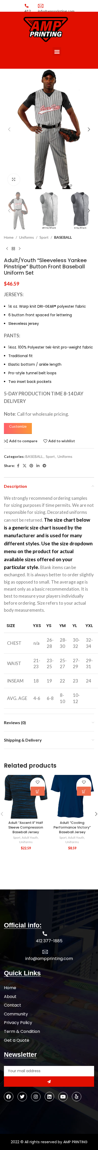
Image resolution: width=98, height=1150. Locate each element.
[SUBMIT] (49, 1081)
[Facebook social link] (18, 465)
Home (9, 237)
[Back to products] (13, 249)
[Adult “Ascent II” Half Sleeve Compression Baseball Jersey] (26, 797)
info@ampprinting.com (49, 959)
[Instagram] (36, 1096)
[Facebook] (8, 1096)
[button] (57, 51)
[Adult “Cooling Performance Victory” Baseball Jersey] (72, 797)
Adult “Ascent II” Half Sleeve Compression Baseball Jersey (25, 827)
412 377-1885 (49, 941)
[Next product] (19, 249)
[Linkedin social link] (38, 465)
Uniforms (26, 237)
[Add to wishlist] (37, 782)
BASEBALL (63, 237)
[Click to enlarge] (14, 180)
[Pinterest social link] (31, 465)
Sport (44, 237)
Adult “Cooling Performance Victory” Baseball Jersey (72, 827)
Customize (18, 426)
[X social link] (24, 465)
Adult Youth (30, 837)
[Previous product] (7, 249)
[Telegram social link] (44, 465)
